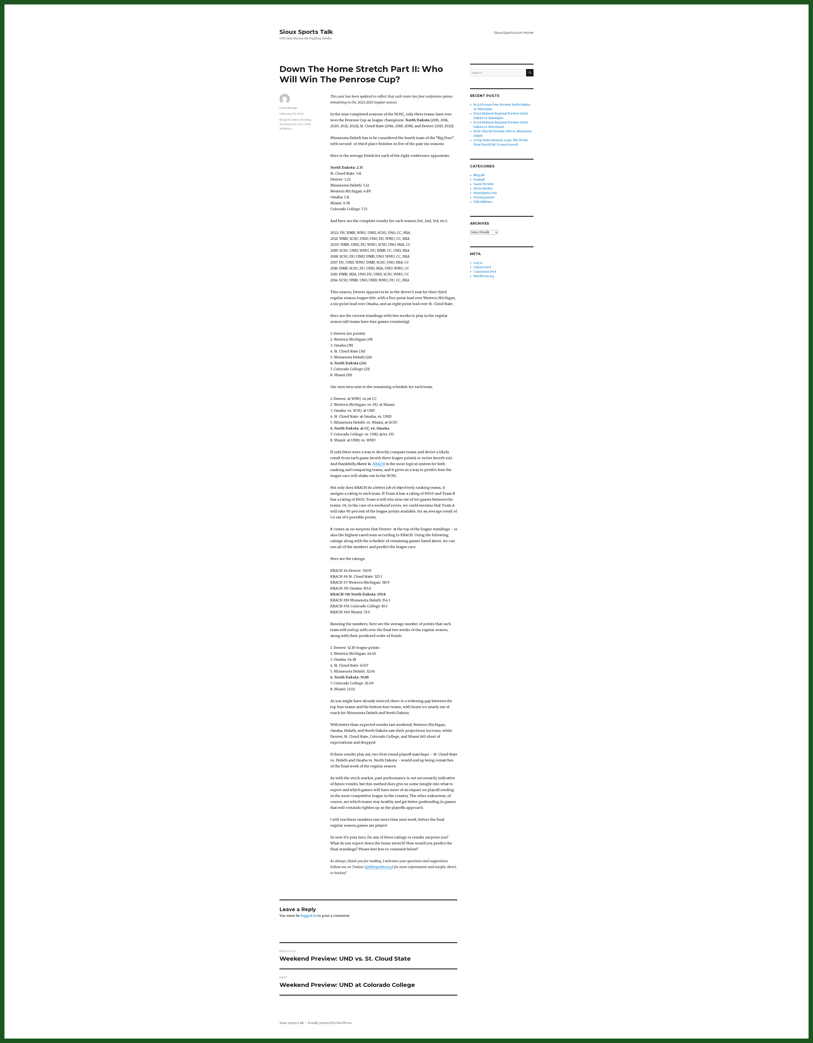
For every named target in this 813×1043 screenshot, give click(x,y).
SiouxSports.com (291, 124)
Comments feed (484, 272)
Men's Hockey (301, 119)
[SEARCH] (530, 72)
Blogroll (284, 119)
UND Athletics (482, 202)
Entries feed (482, 267)
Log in (477, 263)
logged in (309, 915)
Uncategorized (483, 197)
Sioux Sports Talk (306, 31)
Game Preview (483, 184)
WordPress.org (483, 276)
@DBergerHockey (379, 867)
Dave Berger (288, 107)
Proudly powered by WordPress (330, 1023)
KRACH (379, 464)
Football (479, 179)
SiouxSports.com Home (514, 33)
